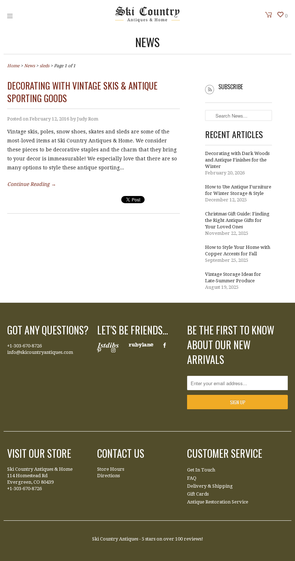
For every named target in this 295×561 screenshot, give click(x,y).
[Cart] (268, 15)
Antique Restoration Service (217, 502)
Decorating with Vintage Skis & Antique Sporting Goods (82, 92)
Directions (108, 475)
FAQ (191, 478)
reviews (192, 539)
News (147, 41)
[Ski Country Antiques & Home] (147, 20)
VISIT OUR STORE (39, 453)
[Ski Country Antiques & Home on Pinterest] (99, 350)
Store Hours (110, 469)
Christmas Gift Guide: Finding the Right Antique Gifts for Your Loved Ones (237, 220)
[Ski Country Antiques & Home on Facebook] (164, 345)
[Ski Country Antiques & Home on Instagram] (113, 350)
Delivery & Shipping (210, 486)
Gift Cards (198, 494)
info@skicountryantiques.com (40, 352)
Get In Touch (201, 470)
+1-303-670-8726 (24, 345)
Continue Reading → (31, 184)
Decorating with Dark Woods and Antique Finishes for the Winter (237, 160)
